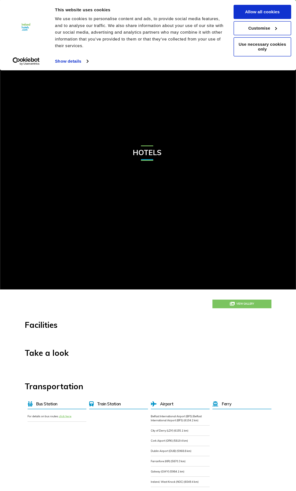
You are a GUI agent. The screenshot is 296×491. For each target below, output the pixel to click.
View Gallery (245, 305)
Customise (259, 28)
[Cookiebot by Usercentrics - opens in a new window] (26, 61)
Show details (68, 61)
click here (65, 418)
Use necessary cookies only (262, 46)
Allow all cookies (262, 11)
